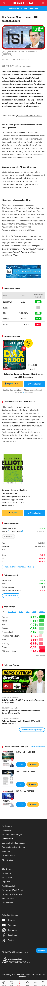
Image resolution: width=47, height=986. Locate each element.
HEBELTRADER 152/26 (25, 771)
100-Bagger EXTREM (25, 791)
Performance (31, 52)
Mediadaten (7, 826)
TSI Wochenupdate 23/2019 (30, 115)
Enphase (6, 318)
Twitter (11, 940)
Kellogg (5, 307)
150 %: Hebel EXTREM (25, 752)
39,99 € (21, 764)
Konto (23, 392)
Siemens (5, 628)
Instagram (12, 930)
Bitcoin (5, 324)
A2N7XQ (5, 531)
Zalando (5, 617)
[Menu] (43, 3)
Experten (6, 881)
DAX (4, 313)
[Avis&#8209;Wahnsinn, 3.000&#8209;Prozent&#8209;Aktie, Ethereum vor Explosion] (23, 681)
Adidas (4, 620)
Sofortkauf (17, 384)
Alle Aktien (7, 869)
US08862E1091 (16, 531)
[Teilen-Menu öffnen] (35, 983)
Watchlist (9, 536)
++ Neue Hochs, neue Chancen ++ (23, 8)
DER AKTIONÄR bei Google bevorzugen (16, 66)
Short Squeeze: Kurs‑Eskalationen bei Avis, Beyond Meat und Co (21, 711)
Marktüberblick (8, 886)
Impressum (7, 830)
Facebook (12, 935)
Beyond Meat (7, 55)
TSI (4, 52)
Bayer (4, 639)
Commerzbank (7, 632)
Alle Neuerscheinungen (38, 747)
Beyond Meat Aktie (9, 528)
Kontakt (11, 920)
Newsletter (7, 877)
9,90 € (21, 784)
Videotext (6, 851)
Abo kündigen (8, 860)
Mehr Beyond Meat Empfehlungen (32, 729)
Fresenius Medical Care (11, 635)
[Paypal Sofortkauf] (12, 513)
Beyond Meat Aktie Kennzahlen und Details (18, 567)
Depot (22, 52)
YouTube (12, 925)
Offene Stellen (8, 855)
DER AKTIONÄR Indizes (12, 894)
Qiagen (4, 647)
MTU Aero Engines (9, 651)
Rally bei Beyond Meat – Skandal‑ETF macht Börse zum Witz (21, 722)
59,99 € (21, 804)
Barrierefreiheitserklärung (13, 843)
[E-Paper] (19, 983)
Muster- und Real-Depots (13, 890)
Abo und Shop (8, 898)
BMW (4, 624)
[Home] (27, 983)
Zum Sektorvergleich (11, 595)
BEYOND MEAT (8, 302)
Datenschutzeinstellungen (13, 847)
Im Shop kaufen (34, 384)
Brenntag (5, 643)
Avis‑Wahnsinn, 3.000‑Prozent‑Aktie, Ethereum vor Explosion (23, 701)
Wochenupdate (12, 52)
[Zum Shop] (12, 983)
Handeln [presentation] (41, 950)
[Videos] (4, 983)
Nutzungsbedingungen (12, 834)
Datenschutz (7, 838)
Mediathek (6, 873)
